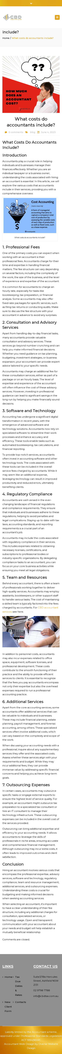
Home (5, 38)
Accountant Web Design (19, 1043)
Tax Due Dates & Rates (18, 985)
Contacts (19, 1002)
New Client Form (8, 1007)
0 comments (16, 132)
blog (32, 132)
